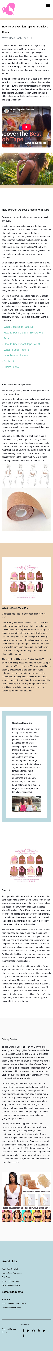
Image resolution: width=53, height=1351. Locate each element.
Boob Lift (9, 361)
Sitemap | (6, 1329)
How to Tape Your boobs (12, 1273)
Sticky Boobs (11, 367)
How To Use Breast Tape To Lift (22, 344)
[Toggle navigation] (48, 5)
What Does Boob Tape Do (19, 326)
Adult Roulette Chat (10, 1269)
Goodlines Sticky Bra (16, 355)
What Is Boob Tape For (17, 349)
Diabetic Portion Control (11, 1307)
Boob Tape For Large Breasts (14, 1303)
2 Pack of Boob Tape (10, 1281)
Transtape (6, 1299)
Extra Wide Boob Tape (11, 1285)
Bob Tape (6, 1277)
